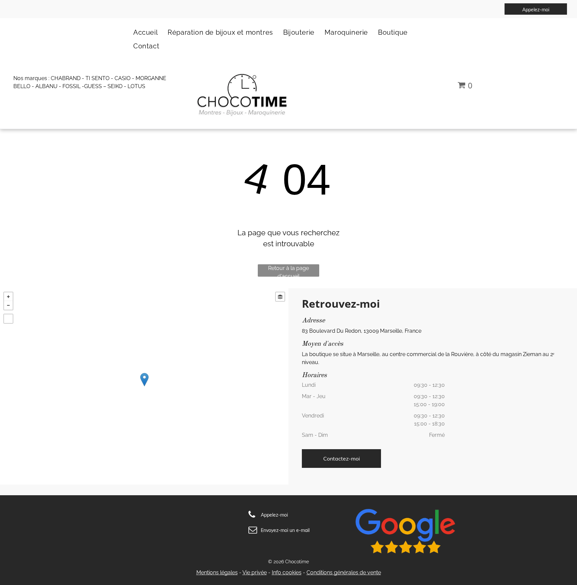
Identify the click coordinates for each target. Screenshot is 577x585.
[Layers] (280, 296)
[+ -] (144, 386)
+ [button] (8, 296)
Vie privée (254, 572)
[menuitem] (145, 32)
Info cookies (287, 572)
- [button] (8, 305)
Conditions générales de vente (344, 572)
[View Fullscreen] (8, 318)
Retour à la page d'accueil (288, 271)
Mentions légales (217, 572)
